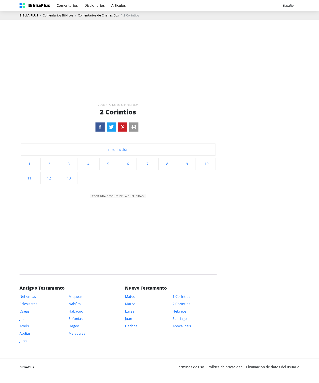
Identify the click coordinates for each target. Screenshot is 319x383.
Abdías (25, 333)
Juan (128, 318)
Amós (24, 326)
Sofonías (76, 318)
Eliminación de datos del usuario (272, 367)
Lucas (129, 311)
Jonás (24, 340)
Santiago (180, 318)
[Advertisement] (159, 54)
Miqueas (75, 296)
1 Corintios (181, 296)
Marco (130, 304)
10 (207, 163)
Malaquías (77, 333)
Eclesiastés (28, 304)
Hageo (74, 326)
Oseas (25, 311)
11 (29, 178)
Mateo (130, 296)
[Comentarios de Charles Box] (100, 127)
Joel (22, 318)
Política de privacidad (225, 367)
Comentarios (67, 5)
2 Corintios (181, 304)
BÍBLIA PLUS (29, 15)
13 (69, 178)
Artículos (118, 5)
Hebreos (180, 311)
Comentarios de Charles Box (98, 15)
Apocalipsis (182, 326)
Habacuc (76, 311)
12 (49, 178)
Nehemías (28, 296)
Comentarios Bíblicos (58, 15)
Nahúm (75, 304)
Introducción (117, 149)
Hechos (131, 326)
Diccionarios (94, 5)
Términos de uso (190, 367)
